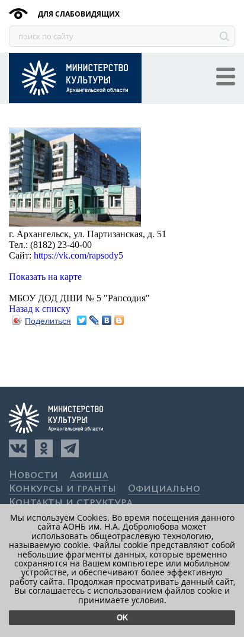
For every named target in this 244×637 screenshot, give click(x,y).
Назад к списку (39, 309)
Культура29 (75, 78)
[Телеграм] (70, 448)
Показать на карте (45, 277)
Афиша (89, 475)
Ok (122, 617)
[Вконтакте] (18, 448)
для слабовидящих (78, 14)
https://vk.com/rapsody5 (78, 255)
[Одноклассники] (44, 448)
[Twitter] (82, 320)
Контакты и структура (71, 502)
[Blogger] (119, 320)
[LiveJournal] (94, 320)
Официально (164, 489)
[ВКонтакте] (107, 320)
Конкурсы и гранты (62, 489)
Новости (33, 475)
